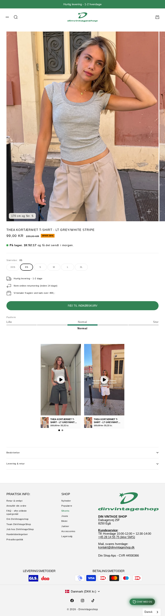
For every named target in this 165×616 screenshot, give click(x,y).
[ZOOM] (149, 212)
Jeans (64, 516)
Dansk (148, 611)
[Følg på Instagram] (82, 601)
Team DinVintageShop (18, 524)
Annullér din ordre (16, 506)
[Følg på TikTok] (93, 601)
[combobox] (151, 612)
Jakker (65, 526)
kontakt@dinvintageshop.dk (116, 547)
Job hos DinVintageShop (20, 529)
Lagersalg (66, 536)
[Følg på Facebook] (72, 601)
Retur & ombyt (14, 501)
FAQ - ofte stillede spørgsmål (16, 512)
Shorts (65, 511)
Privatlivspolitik (14, 539)
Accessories (68, 531)
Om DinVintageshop (17, 519)
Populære (66, 506)
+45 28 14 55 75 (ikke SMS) (116, 537)
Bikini (64, 521)
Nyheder (66, 501)
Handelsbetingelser (17, 534)
